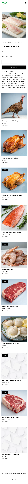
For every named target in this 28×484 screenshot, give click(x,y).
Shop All (4, 42)
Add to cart (14, 67)
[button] (25, 3)
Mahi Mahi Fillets (10, 46)
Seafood (9, 42)
